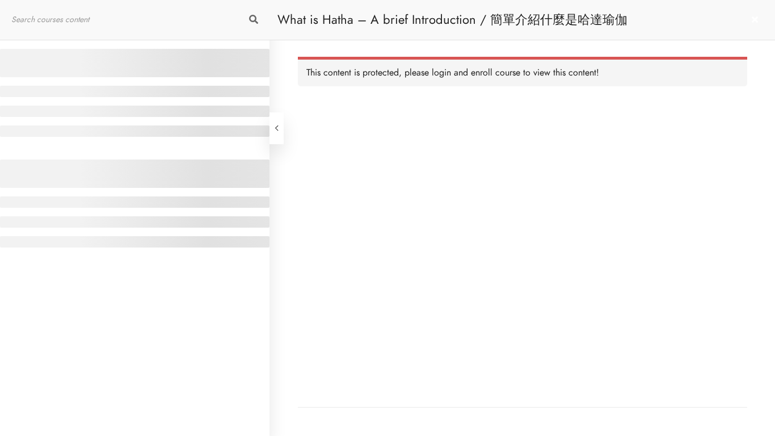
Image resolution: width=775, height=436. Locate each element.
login (441, 72)
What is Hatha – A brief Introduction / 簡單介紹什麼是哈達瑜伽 (452, 19)
